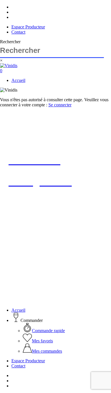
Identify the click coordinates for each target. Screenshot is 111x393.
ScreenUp (39, 267)
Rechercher (10, 41)
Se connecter (59, 104)
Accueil (18, 310)
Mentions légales (24, 262)
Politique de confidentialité (66, 262)
